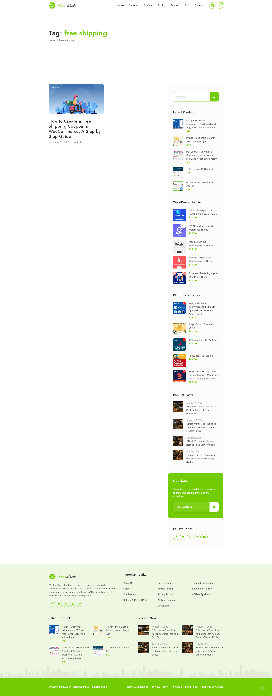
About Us (128, 583)
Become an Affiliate (202, 588)
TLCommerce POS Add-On (200, 169)
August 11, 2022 (60, 142)
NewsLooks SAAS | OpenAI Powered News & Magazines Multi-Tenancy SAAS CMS (203, 375)
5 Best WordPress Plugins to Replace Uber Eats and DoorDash (201, 410)
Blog (186, 5)
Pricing (161, 5)
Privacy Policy (165, 594)
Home (120, 5)
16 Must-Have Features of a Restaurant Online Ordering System (200, 459)
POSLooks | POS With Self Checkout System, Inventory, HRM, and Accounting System (201, 155)
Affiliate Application (202, 594)
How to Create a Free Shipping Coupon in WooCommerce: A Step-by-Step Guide (75, 128)
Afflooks (78, 142)
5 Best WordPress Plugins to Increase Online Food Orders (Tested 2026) (201, 427)
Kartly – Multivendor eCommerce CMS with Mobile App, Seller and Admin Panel (201, 124)
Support (175, 5)
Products (148, 5)
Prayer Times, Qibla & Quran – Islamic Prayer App (118, 630)
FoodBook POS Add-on (201, 355)
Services (133, 5)
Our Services (164, 583)
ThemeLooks (79, 686)
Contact (199, 5)
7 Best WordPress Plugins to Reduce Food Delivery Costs (165, 651)
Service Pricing (165, 588)
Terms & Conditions (202, 583)
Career (126, 588)
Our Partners (129, 594)
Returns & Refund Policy (135, 600)
